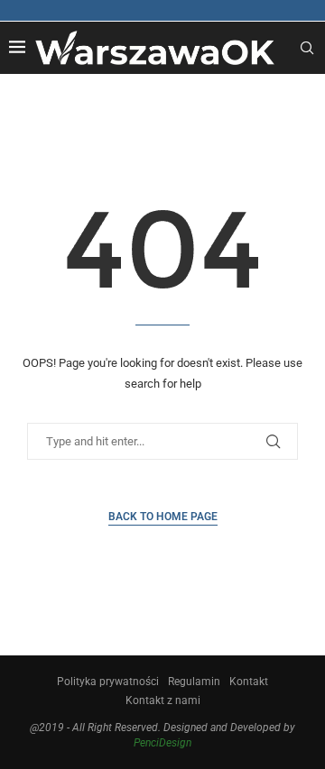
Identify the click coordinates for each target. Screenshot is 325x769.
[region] (162, 579)
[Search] (307, 48)
